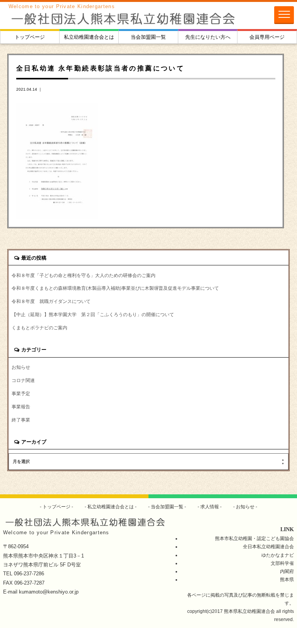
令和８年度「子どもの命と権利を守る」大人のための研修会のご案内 (83, 275)
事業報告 (21, 406)
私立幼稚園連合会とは (89, 37)
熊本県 (287, 579)
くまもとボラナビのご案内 (39, 327)
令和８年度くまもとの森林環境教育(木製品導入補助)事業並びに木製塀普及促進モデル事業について (115, 288)
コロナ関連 (23, 380)
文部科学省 (282, 563)
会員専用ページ (267, 37)
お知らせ (21, 367)
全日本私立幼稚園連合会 (268, 546)
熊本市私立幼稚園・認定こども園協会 (254, 538)
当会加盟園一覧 (148, 37)
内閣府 (287, 571)
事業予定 (21, 393)
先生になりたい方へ (207, 37)
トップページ (30, 37)
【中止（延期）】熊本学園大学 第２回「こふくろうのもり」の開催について (93, 314)
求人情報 (209, 506)
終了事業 (21, 419)
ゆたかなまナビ (277, 554)
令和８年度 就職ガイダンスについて (51, 301)
